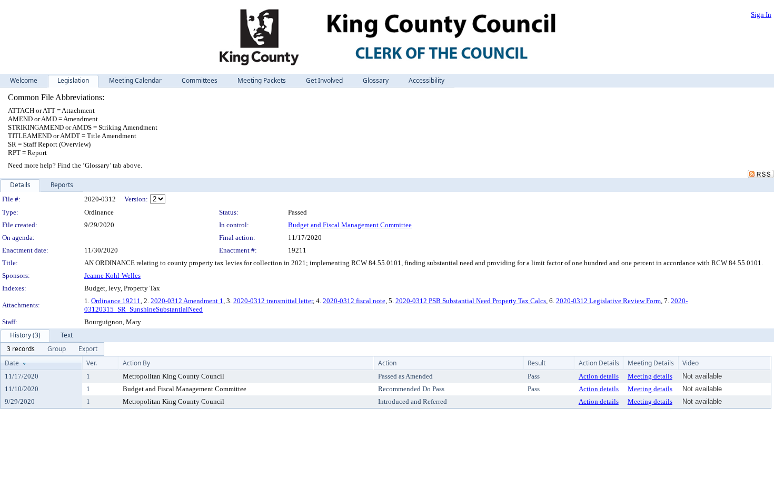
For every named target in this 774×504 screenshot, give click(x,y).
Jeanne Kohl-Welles (112, 275)
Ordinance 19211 (116, 301)
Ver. (91, 362)
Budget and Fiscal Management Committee (350, 225)
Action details (599, 376)
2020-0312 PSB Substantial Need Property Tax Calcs (470, 301)
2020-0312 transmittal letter (273, 301)
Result (536, 362)
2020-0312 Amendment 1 (187, 301)
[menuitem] (21, 349)
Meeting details (650, 376)
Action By (136, 362)
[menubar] (52, 349)
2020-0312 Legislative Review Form (608, 301)
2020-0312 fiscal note (354, 301)
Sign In (761, 14)
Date (12, 362)
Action (387, 362)
